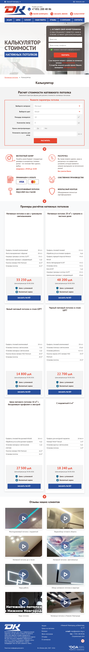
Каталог (44, 631)
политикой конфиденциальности (70, 50)
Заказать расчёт (24, 298)
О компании (46, 640)
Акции (44, 626)
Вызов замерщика (40, 14)
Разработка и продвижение (76, 649)
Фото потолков (47, 634)
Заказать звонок (61, 14)
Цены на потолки (48, 628)
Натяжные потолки (11, 77)
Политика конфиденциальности (14, 648)
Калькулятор (79, 14)
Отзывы (44, 637)
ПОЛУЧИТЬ (65, 55)
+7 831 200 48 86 (41, 9)
